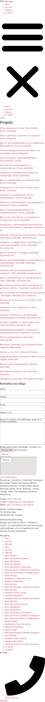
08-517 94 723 (14, 499)
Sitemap (3, 700)
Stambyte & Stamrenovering (17, 578)
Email (2, 405)
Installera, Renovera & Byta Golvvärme (22, 598)
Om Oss (8, 7)
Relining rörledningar (14, 581)
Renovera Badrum (13, 564)
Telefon (3, 397)
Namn (2, 389)
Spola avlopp (11, 584)
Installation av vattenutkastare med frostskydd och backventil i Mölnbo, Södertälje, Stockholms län (22, 227)
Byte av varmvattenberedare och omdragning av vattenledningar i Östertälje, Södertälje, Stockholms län (22, 263)
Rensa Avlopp (11, 575)
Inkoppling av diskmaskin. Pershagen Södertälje (21, 379)
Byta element (11, 590)
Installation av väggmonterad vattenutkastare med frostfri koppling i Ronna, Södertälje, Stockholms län (20, 245)
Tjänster (8, 10)
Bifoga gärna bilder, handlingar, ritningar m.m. (20, 447)
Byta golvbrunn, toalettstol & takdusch (22, 570)
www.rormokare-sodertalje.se (19, 505)
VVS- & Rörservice (8, 477)
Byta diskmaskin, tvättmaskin (18, 567)
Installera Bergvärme (14, 595)
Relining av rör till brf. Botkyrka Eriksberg (19, 352)
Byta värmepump (12, 561)
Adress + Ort (6, 412)
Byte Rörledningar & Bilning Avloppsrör (22, 587)
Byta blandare (11, 555)
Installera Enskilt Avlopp (16, 592)
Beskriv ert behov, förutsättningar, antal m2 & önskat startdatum (20, 420)
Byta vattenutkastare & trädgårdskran (22, 572)
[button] (22, 59)
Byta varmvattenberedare (16, 558)
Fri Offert (9, 13)
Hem (7, 4)
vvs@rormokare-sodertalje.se (20, 502)
